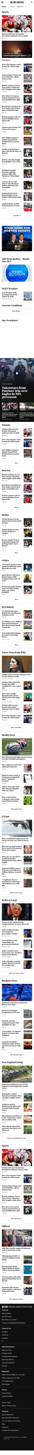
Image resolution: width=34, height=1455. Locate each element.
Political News (6, 1313)
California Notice (7, 1396)
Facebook (5, 1335)
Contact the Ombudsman (10, 1430)
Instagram (5, 1338)
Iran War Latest (7, 1316)
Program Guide (7, 1353)
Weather (20, 7)
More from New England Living (16, 1138)
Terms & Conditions (8, 1363)
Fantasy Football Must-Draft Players (13, 1323)
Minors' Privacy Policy (9, 1405)
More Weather (16, 311)
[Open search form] (31, 2)
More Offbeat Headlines (16, 1299)
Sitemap (4, 1366)
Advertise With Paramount (10, 1418)
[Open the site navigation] (6, 2)
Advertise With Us (8, 1359)
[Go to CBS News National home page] (17, 2)
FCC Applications (7, 1381)
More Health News (16, 809)
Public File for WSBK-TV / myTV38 (13, 1375)
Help (3, 1424)
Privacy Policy (6, 1393)
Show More (16, 215)
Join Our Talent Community (11, 1421)
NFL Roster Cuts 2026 (9, 1320)
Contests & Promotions (9, 1356)
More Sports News (16, 1218)
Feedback (5, 1427)
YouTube (5, 1332)
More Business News (16, 1055)
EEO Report (6, 1384)
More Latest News (16, 727)
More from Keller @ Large (16, 973)
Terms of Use (6, 1402)
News (12, 7)
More (16, 463)
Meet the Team (7, 1350)
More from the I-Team (16, 892)
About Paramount (7, 1414)
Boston (4, 7)
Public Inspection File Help (11, 1378)
